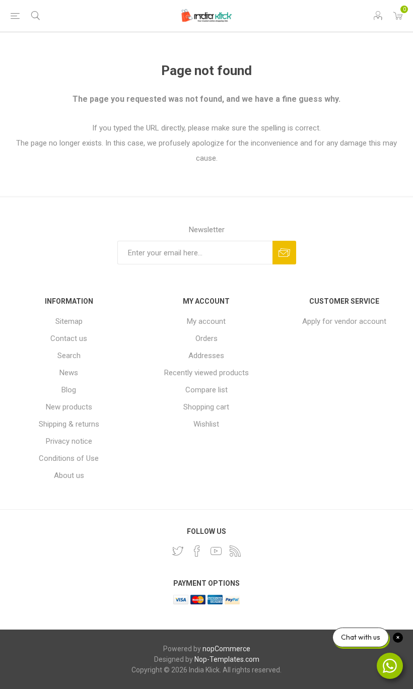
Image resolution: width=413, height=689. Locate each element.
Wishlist (206, 424)
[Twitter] (178, 551)
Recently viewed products (206, 372)
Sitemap (69, 321)
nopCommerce (226, 649)
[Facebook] (197, 551)
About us (69, 475)
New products (69, 406)
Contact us (68, 338)
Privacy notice (69, 441)
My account (206, 321)
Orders (206, 338)
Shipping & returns (69, 424)
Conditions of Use (69, 458)
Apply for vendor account (344, 321)
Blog (68, 389)
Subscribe (284, 252)
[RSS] (235, 551)
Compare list (206, 389)
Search (69, 355)
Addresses (206, 355)
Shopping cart (206, 406)
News (68, 372)
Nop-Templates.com (226, 659)
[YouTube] (216, 551)
